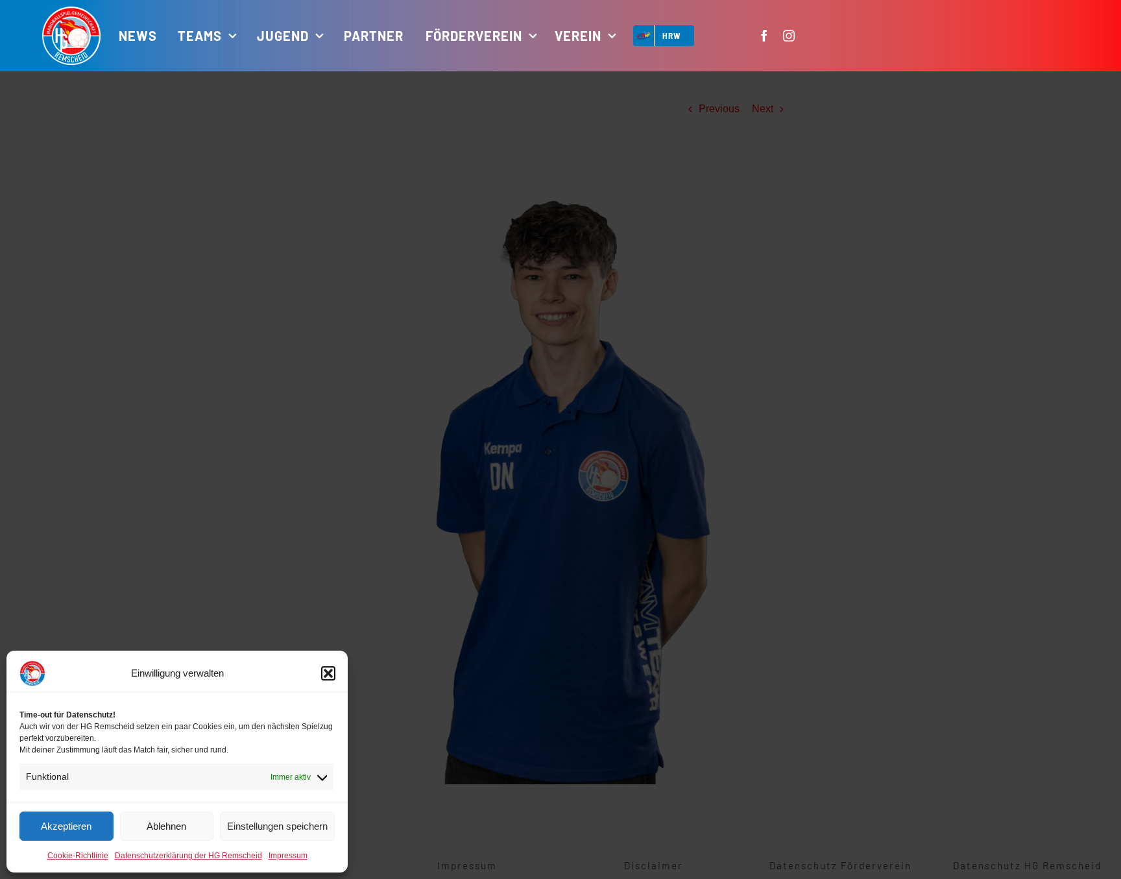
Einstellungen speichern (277, 826)
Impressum (288, 855)
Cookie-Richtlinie (77, 855)
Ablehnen (166, 826)
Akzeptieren (66, 826)
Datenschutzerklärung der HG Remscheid (188, 855)
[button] (328, 673)
